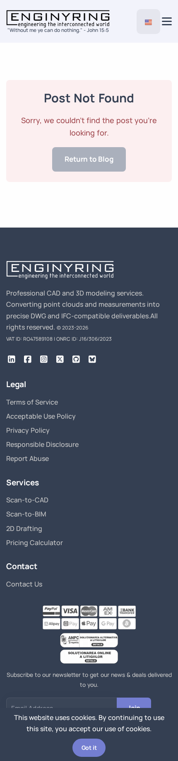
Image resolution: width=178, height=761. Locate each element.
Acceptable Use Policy (41, 416)
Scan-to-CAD (27, 499)
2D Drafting (24, 528)
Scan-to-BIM (26, 514)
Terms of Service (32, 402)
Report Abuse (27, 458)
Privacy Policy (28, 430)
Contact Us (24, 584)
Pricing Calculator (34, 542)
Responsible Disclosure (42, 444)
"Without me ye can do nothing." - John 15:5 (58, 30)
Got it (89, 747)
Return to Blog (89, 159)
